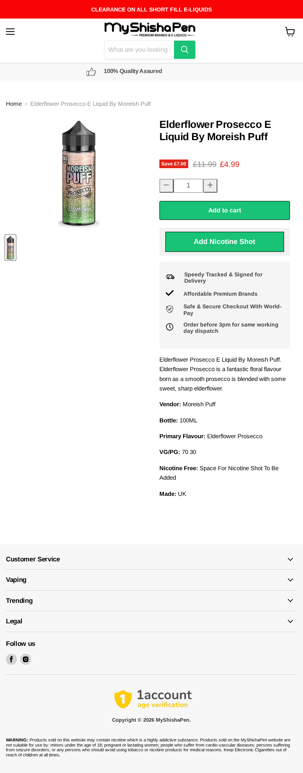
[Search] (184, 50)
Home (14, 103)
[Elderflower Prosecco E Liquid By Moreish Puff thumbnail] (10, 247)
